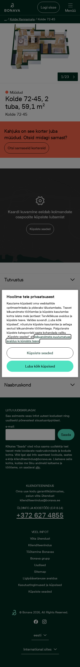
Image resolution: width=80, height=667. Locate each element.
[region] (40, 333)
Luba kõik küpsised (40, 366)
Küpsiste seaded (40, 353)
